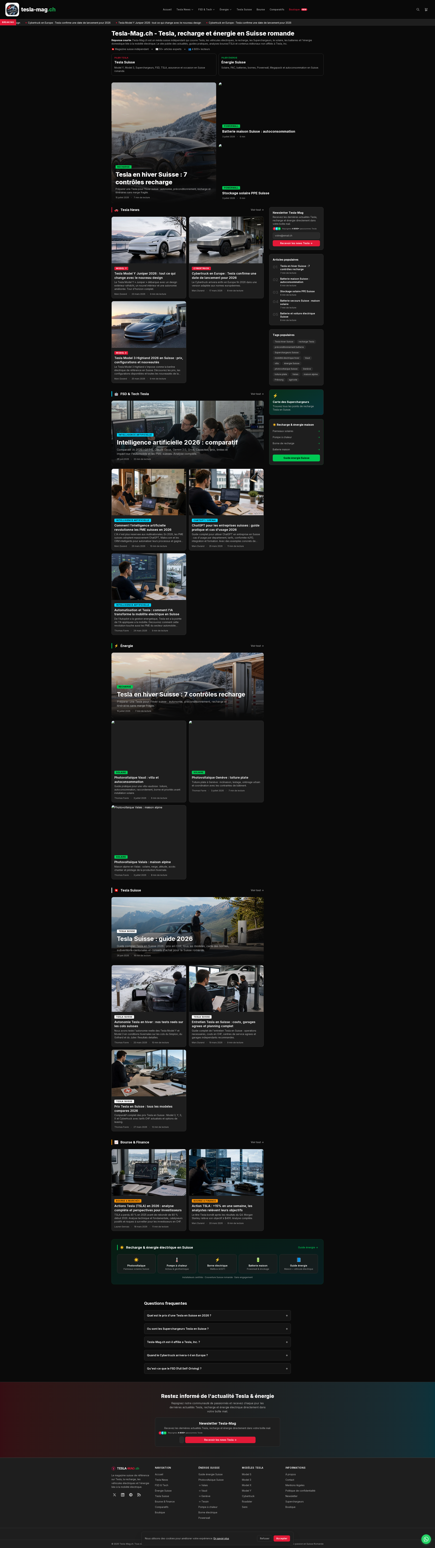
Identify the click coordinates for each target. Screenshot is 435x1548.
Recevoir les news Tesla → (296, 243)
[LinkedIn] (123, 1495)
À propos (290, 1474)
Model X (246, 1485)
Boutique (297, 9)
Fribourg (279, 379)
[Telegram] (131, 1495)
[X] (114, 1495)
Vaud (307, 358)
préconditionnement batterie (289, 347)
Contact (289, 1479)
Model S (246, 1474)
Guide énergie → (308, 1247)
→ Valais (203, 1485)
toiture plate (281, 374)
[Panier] (426, 9)
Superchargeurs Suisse (287, 352)
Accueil (167, 9)
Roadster (247, 1501)
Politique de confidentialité (300, 1490)
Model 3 (246, 1479)
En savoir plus (221, 1538)
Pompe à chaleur (208, 1507)
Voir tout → (257, 209)
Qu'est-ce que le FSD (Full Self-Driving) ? (217, 1368)
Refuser (264, 1538)
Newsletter (291, 1496)
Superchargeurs (294, 1501)
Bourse (261, 9)
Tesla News (183, 9)
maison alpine (311, 374)
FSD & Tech (205, 9)
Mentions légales (294, 1485)
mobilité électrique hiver (287, 358)
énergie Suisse (291, 363)
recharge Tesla (306, 341)
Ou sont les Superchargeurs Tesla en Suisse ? (217, 1329)
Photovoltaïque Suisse (211, 1479)
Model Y (246, 1490)
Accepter (281, 1538)
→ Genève (204, 1496)
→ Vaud (202, 1490)
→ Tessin (203, 1501)
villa (277, 363)
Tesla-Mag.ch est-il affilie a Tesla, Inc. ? (217, 1342)
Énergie (224, 9)
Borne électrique (207, 1512)
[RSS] (139, 1495)
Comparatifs (277, 9)
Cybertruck (248, 1496)
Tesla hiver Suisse (284, 341)
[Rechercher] (418, 9)
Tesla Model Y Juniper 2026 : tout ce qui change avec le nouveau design (102, 22)
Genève (307, 369)
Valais (295, 374)
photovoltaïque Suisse (286, 369)
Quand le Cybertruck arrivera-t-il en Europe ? (217, 1355)
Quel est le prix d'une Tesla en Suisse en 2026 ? (217, 1315)
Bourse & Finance (165, 1501)
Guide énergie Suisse (296, 457)
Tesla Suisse (244, 9)
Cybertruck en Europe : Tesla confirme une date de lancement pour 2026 (192, 22)
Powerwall (204, 1517)
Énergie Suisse (163, 1490)
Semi (244, 1507)
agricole (293, 379)
